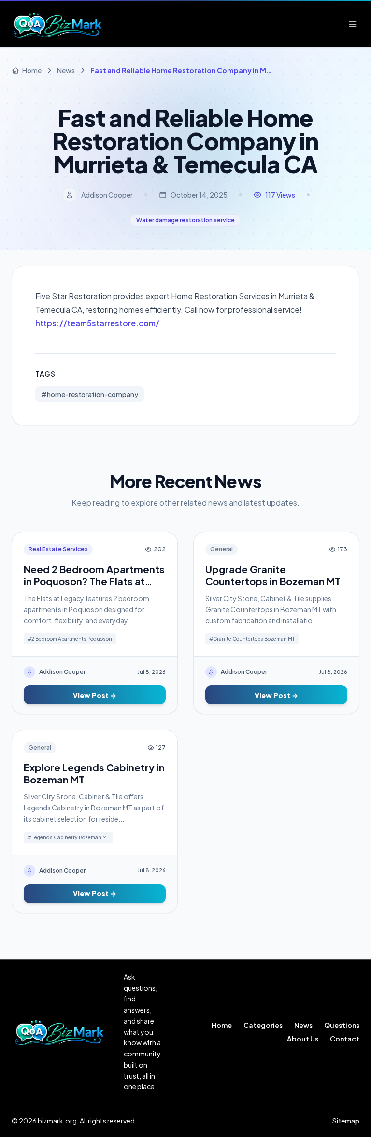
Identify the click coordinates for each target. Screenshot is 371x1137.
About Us (302, 1038)
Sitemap (345, 1120)
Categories (263, 1025)
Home (222, 1025)
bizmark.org (57, 1120)
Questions (341, 1025)
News (303, 1025)
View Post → (94, 695)
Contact (344, 1038)
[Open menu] (352, 24)
